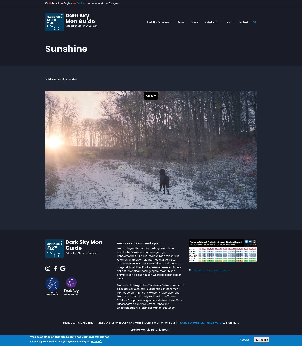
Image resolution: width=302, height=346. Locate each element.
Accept (244, 339)
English (67, 3)
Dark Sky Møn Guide (80, 18)
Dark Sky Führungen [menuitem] (159, 23)
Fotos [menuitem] (181, 22)
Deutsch (81, 3)
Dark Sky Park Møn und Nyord (201, 322)
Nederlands (97, 3)
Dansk (55, 3)
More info (96, 341)
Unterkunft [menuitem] (212, 23)
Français (113, 3)
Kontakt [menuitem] (243, 22)
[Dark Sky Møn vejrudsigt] (223, 250)
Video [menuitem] (194, 22)
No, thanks (261, 339)
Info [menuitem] (229, 23)
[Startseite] (54, 22)
